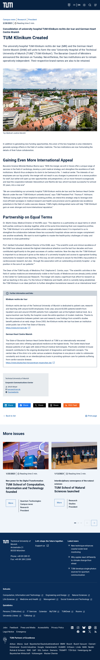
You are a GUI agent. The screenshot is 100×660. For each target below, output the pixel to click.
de (74, 5)
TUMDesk (66, 611)
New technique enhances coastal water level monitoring (82, 549)
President (32, 19)
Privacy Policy (57, 627)
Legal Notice (8, 632)
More (10, 503)
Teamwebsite (13, 392)
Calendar (43, 611)
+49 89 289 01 (23, 556)
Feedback (14, 627)
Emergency (21, 632)
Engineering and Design (56, 595)
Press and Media (28, 627)
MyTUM (53, 611)
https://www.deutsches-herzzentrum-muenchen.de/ (29, 363)
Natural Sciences (79, 595)
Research (22, 19)
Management (50, 599)
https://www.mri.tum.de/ (17, 328)
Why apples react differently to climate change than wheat (83, 560)
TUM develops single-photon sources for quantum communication (83, 571)
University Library (11, 615)
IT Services (32, 611)
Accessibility (43, 627)
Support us (40, 546)
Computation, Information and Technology (22, 595)
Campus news (9, 19)
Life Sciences (9, 599)
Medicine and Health (29, 599)
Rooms (79, 611)
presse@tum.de (14, 389)
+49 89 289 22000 (23, 559)
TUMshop (28, 615)
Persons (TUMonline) (12, 611)
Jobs (5, 627)
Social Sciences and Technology (75, 599)
